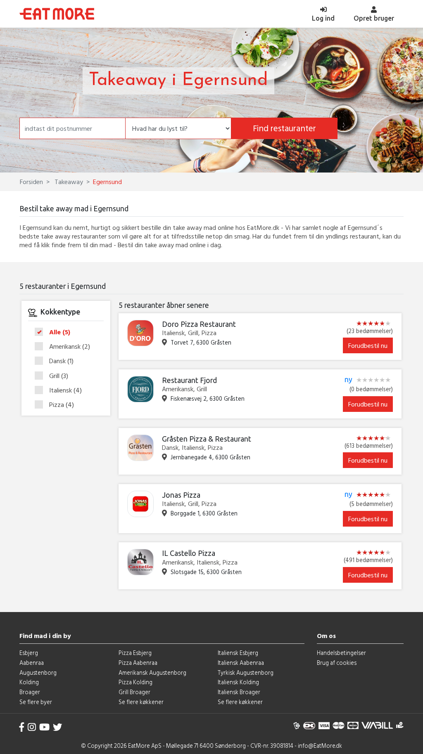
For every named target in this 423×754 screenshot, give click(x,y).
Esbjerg (28, 652)
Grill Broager (134, 692)
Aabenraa (31, 662)
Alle (59, 332)
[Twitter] (57, 727)
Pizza (61, 404)
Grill (58, 376)
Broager (29, 692)
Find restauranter (284, 128)
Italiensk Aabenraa (241, 662)
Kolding (29, 682)
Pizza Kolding (135, 682)
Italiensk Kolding (238, 682)
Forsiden (31, 182)
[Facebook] (21, 727)
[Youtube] (44, 727)
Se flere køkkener (141, 701)
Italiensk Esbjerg (238, 652)
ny (348, 379)
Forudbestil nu (367, 345)
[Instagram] (32, 727)
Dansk (61, 361)
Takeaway (68, 182)
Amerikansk (69, 346)
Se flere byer (35, 701)
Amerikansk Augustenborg (152, 672)
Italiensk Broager (239, 692)
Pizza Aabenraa (138, 662)
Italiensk (65, 390)
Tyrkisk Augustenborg (245, 672)
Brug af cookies (336, 662)
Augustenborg (38, 672)
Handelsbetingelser (341, 652)
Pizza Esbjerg (135, 652)
